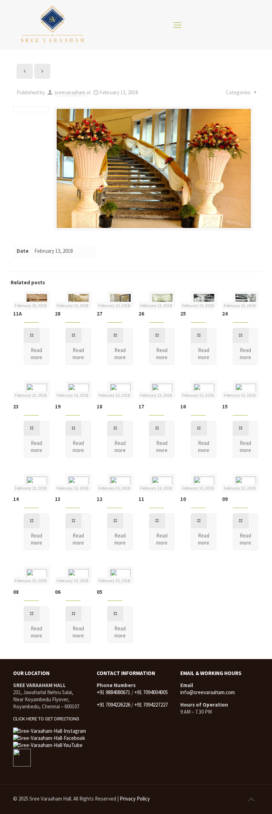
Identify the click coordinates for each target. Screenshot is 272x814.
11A (17, 313)
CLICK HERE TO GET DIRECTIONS (46, 718)
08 (16, 592)
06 (58, 592)
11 (141, 499)
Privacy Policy (135, 798)
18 (99, 406)
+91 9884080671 (113, 692)
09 (225, 499)
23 (16, 406)
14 (16, 499)
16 (183, 406)
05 (99, 592)
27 (99, 313)
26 (141, 313)
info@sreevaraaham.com (207, 692)
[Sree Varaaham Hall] (52, 25)
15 (225, 406)
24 (225, 313)
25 (183, 313)
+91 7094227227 (151, 704)
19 (58, 406)
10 (183, 499)
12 (99, 499)
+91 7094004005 (151, 692)
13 (58, 499)
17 (141, 406)
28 (58, 313)
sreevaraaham (70, 92)
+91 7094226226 (113, 704)
